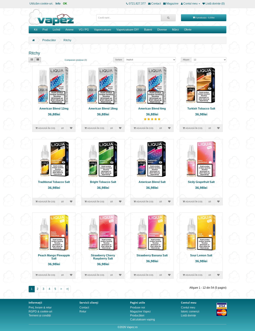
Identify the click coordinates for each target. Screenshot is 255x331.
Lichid (56, 29)
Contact (84, 307)
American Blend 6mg (152, 108)
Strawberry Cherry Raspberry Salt (103, 257)
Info (58, 3)
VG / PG (84, 29)
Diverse (162, 29)
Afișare (186, 59)
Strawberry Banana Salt (152, 255)
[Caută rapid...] (168, 17)
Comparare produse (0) (76, 60)
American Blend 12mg (54, 108)
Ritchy (67, 40)
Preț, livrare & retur (40, 307)
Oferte (188, 29)
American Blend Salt (152, 182)
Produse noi (137, 307)
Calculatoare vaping (142, 319)
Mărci (175, 29)
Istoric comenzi (190, 311)
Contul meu (188, 307)
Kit (35, 29)
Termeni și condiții (40, 315)
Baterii (148, 29)
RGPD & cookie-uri (40, 311)
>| (67, 288)
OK (65, 3)
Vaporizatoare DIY (127, 29)
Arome (69, 29)
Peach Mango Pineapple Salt (54, 257)
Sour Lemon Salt (201, 255)
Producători (137, 315)
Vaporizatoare (102, 29)
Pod (45, 29)
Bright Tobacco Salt (103, 182)
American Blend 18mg (103, 108)
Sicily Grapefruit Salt (201, 182)
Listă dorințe (188, 315)
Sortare (118, 59)
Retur (82, 311)
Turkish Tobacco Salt (201, 108)
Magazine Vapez (140, 311)
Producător (49, 40)
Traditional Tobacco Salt (54, 182)
